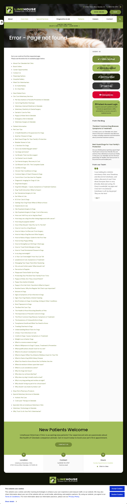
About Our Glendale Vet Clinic (23, 63)
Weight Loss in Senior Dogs (24, 339)
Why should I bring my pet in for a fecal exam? (30, 383)
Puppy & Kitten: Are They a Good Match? (29, 279)
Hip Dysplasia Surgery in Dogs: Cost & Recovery (31, 212)
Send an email (63, 465)
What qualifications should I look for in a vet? (30, 348)
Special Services (42, 19)
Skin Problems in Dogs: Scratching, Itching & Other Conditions (36, 301)
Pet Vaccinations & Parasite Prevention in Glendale (32, 100)
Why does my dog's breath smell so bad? (28, 377)
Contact (109, 19)
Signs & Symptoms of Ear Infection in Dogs (29, 295)
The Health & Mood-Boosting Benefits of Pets (31, 310)
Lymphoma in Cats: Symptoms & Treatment (29, 260)
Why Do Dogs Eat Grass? (23, 371)
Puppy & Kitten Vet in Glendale (25, 115)
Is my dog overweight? (22, 253)
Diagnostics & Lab (63, 19)
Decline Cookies (117, 494)
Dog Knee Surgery (21, 183)
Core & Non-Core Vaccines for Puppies (28, 177)
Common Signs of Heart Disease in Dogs (28, 174)
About (10, 19)
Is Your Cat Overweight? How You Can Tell (29, 256)
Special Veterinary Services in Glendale (26, 394)
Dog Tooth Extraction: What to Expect (28, 190)
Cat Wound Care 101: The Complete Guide (29, 164)
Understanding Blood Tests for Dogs (27, 329)
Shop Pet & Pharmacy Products (23, 391)
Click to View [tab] (103, 466)
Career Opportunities (20, 70)
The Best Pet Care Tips (23, 307)
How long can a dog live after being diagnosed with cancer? (35, 218)
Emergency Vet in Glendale (24, 119)
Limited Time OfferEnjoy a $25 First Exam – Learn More (63, 25)
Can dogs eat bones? (22, 152)
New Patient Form (19, 93)
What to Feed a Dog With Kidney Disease (29, 358)
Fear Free (107, 86)
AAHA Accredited (108, 68)
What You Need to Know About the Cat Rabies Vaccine (33, 361)
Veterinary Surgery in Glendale (25, 122)
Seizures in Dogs (20, 291)
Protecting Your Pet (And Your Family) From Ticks (32, 275)
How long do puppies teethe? (25, 222)
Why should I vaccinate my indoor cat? (28, 387)
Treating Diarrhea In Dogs (24, 326)
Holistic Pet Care (21, 397)
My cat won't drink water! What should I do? (30, 266)
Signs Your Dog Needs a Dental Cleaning (28, 298)
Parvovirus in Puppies (22, 269)
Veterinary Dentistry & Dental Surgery (28, 109)
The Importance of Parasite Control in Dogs (30, 314)
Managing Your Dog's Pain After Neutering (29, 263)
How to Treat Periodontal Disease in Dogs (29, 250)
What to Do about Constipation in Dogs (28, 352)
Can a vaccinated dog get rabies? (26, 149)
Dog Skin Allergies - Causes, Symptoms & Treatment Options (35, 187)
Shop (115, 12)
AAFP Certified (107, 77)
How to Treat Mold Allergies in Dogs (27, 247)
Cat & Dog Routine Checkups (25, 103)
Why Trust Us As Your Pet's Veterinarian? (27, 411)
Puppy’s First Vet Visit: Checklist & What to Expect (32, 285)
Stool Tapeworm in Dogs (23, 304)
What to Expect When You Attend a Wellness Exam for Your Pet (36, 355)
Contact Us (17, 73)
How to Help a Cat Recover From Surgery (29, 231)
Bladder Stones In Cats (22, 142)
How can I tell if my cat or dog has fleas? (28, 215)
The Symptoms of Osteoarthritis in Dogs (28, 320)
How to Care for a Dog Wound (25, 228)
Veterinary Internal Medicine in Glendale (28, 106)
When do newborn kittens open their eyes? (29, 364)
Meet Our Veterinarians (21, 82)
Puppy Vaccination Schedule (24, 282)
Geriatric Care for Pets (22, 112)
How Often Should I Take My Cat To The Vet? (30, 225)
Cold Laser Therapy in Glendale (25, 401)
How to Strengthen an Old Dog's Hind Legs (29, 244)
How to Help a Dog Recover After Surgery (29, 234)
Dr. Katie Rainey (20, 86)
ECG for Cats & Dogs (22, 199)
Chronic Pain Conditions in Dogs (26, 171)
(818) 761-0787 (113, 7)
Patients (81, 19)
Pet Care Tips (17, 129)
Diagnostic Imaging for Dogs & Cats (27, 180)
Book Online (99, 12)
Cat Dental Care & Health (23, 158)
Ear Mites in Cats (21, 196)
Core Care (24, 19)
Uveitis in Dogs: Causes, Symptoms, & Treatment (31, 336)
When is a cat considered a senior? (26, 368)
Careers (95, 19)
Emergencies (107, 95)
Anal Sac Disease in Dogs (23, 136)
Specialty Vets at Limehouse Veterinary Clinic (28, 405)
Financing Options (19, 76)
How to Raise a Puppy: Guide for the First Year (30, 237)
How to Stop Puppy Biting (24, 241)
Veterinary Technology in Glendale (24, 408)
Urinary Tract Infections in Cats (25, 333)
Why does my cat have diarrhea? (26, 374)
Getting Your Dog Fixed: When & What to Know (31, 203)
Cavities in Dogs (20, 168)
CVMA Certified (107, 59)
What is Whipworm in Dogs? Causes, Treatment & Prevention (35, 345)
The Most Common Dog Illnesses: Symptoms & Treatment (34, 317)
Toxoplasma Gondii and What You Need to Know (31, 323)
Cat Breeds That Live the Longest (26, 155)
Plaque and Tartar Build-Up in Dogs (27, 272)
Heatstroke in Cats (21, 206)
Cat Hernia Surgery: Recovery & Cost (27, 161)
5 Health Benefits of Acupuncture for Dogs (29, 133)
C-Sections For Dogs (22, 145)
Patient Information (19, 126)
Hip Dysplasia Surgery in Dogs (25, 209)
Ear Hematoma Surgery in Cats (25, 193)
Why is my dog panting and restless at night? (30, 380)
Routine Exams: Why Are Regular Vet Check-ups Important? (35, 288)
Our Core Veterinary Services (23, 96)
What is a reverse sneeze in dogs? (26, 342)
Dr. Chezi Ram (20, 89)
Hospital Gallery (18, 79)
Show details (9, 501)
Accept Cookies (117, 488)
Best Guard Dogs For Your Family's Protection (30, 139)
